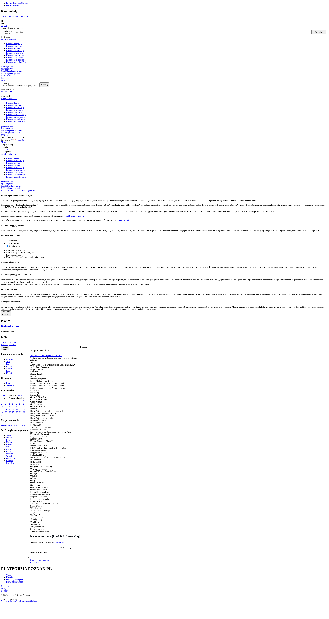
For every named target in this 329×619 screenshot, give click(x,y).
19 (10, 409)
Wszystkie (13, 241)
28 (17, 412)
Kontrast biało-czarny (15, 48)
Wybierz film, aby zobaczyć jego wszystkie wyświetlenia (53, 358)
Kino (8, 383)
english (4, 26)
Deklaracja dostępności (15, 579)
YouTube (13, 190)
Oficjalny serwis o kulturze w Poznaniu (17, 16)
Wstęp (8, 435)
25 (6, 412)
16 (24, 406)
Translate (20, 140)
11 (6, 406)
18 (6, 409)
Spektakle (10, 385)
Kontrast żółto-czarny (15, 50)
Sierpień (9, 454)
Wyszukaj (319, 32)
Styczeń (9, 437)
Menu (3, 142)
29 (20, 412)
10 (2, 406)
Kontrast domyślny (14, 44)
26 (10, 412)
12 (10, 406)
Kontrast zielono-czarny (16, 57)
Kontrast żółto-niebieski (15, 60)
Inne (8, 371)
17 (2, 409)
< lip (3, 395)
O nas (8, 575)
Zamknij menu (7, 66)
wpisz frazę (10, 32)
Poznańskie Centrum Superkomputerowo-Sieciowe (19, 601)
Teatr (8, 362)
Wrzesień (10, 456)
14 (17, 406)
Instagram (5, 80)
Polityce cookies (123, 220)
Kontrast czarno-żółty (15, 53)
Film (8, 364)
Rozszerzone (14, 243)
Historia (9, 373)
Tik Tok (20, 190)
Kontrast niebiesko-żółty (16, 62)
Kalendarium (10, 326)
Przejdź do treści (13, 5)
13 (13, 406)
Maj (7, 447)
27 (13, 412)
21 (17, 409)
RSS (34, 190)
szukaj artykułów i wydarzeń (13, 86)
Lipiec (8, 451)
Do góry (83, 347)
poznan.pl (5, 342)
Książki (9, 366)
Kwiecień (10, 444)
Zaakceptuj (6, 314)
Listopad (9, 461)
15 (20, 406)
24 (2, 412)
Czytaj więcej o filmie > (69, 548)
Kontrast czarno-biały (15, 46)
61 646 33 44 (6, 92)
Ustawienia (6, 312)
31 (2, 415)
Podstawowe (14, 246)
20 (13, 409)
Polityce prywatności (75, 216)
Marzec (9, 442)
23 (24, 409)
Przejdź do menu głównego (17, 3)
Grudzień (10, 463)
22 (20, 409)
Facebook (5, 78)
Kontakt (9, 577)
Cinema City (58, 542)
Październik (11, 458)
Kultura (13, 342)
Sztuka (9, 368)
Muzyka (9, 359)
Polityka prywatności (14, 582)
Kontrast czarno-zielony (16, 55)
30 (24, 412)
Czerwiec (10, 449)
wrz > (20, 395)
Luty (8, 440)
